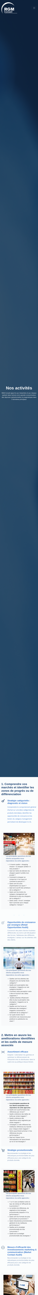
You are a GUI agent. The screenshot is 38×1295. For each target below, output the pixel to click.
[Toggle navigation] (34, 8)
